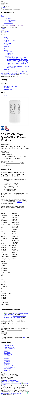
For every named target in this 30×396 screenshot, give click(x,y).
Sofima (5, 95)
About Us (6, 39)
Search (2, 3)
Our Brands (10, 53)
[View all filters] (16, 383)
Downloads (7, 350)
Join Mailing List (8, 354)
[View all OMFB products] (4, 384)
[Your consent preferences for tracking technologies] (27, 393)
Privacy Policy (7, 368)
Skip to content (7, 18)
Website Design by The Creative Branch (11, 393)
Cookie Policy (7, 370)
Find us (6, 44)
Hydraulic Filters (16, 72)
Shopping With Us (8, 345)
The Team (6, 41)
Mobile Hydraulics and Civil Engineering (17, 62)
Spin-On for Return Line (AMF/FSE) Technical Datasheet (15, 316)
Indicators (6, 87)
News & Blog (7, 43)
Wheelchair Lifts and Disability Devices (17, 57)
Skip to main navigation (10, 20)
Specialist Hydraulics (9, 40)
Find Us (9, 54)
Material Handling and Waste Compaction (17, 60)
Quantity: (3, 162)
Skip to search (7, 21)
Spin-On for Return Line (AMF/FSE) (14, 73)
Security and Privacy (9, 347)
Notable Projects (11, 67)
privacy (24, 337)
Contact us (3, 28)
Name (2, 326)
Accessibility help (8, 23)
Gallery (6, 351)
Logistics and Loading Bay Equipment (17, 59)
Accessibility (7, 355)
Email (2, 331)
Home (5, 37)
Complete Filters (8, 89)
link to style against (5, 31)
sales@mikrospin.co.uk (10, 380)
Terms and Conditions (9, 348)
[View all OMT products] (25, 383)
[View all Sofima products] (6, 383)
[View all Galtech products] (16, 381)
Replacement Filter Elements (8, 74)
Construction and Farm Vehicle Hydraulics (18, 66)
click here (19, 202)
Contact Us (7, 46)
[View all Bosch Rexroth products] (6, 381)
